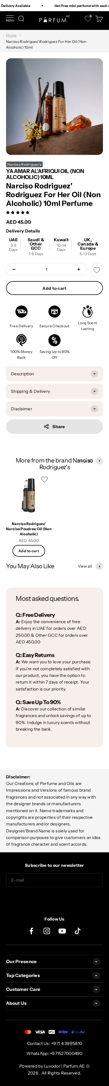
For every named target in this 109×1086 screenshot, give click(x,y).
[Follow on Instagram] (47, 931)
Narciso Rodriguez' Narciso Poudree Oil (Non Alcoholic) (28, 528)
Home (11, 35)
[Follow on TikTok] (78, 931)
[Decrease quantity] (13, 269)
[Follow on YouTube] (62, 931)
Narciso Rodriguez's (24, 164)
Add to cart (54, 288)
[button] (18, 212)
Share (58, 426)
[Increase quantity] (78, 269)
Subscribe (54, 899)
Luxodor (52, 1066)
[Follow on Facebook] (31, 931)
